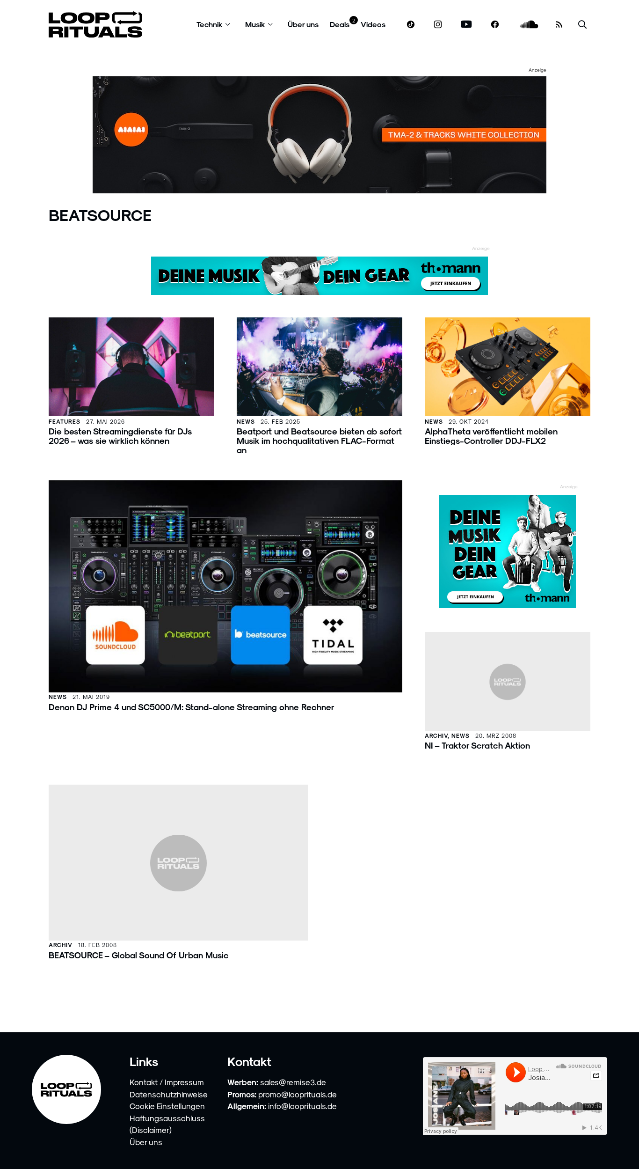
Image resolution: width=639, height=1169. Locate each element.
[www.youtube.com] (467, 25)
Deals (339, 24)
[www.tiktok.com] (411, 24)
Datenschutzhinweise (169, 1094)
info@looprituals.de (302, 1105)
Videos (373, 24)
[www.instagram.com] (437, 25)
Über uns (303, 24)
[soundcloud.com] (529, 25)
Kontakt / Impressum (167, 1082)
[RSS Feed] (559, 24)
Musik (255, 24)
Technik (209, 24)
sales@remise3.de (293, 1082)
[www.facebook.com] (495, 25)
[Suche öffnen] (582, 24)
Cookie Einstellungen (167, 1105)
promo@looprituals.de (297, 1094)
